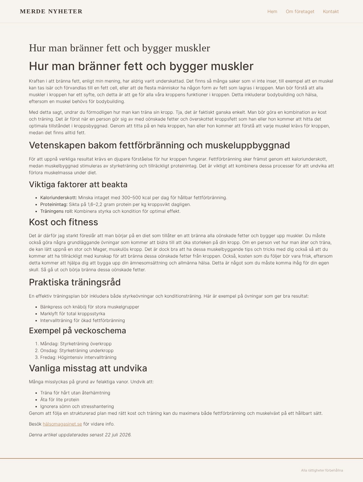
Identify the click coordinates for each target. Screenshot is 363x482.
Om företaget (300, 11)
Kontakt (331, 11)
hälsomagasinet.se (62, 424)
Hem (272, 11)
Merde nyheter (51, 11)
